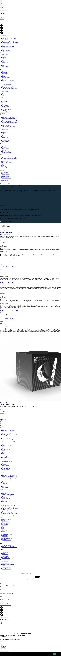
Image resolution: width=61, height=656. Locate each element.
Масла (3, 63)
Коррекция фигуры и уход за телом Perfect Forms (9, 157)
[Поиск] (0, 4)
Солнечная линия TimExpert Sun (7, 47)
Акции (3, 12)
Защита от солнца (5, 105)
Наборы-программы (5, 59)
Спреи (3, 482)
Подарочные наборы (5, 54)
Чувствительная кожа (5, 74)
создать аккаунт (5, 617)
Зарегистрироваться (3, 636)
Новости (3, 14)
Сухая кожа (4, 147)
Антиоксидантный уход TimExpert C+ (8, 546)
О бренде (3, 13)
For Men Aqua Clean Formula (7, 258)
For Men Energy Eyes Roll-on (7, 282)
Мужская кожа (4, 72)
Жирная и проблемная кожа (6, 79)
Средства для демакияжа (6, 449)
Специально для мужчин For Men (7, 438)
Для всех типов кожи (5, 78)
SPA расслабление (5, 101)
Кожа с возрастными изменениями (7, 70)
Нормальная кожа (5, 73)
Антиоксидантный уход (5, 103)
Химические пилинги (5, 140)
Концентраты (4, 60)
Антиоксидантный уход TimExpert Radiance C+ (9, 117)
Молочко (3, 64)
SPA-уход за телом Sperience (6, 84)
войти (1, 623)
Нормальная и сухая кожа (6, 77)
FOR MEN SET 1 (4, 402)
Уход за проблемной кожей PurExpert (7, 50)
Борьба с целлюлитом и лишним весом (8, 494)
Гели (3, 58)
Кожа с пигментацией (5, 71)
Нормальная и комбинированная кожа (8, 80)
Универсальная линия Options (6, 49)
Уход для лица (2, 36)
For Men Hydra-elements (6, 232)
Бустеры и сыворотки (5, 457)
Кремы (3, 61)
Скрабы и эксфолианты (5, 66)
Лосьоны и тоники (5, 62)
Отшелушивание (4, 107)
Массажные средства (5, 131)
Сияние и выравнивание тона (6, 109)
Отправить (37, 576)
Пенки (3, 65)
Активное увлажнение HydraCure (7, 39)
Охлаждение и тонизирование (6, 178)
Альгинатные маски (5, 129)
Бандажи (3, 553)
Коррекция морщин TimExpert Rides (7, 44)
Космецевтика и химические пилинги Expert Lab (9, 45)
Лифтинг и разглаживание (6, 106)
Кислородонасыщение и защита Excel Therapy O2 (9, 120)
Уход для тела (2, 153)
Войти (1, 617)
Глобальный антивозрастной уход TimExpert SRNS (10, 42)
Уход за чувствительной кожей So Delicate (8, 51)
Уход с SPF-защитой (5, 56)
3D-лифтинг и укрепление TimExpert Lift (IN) (9, 38)
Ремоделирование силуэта (6, 108)
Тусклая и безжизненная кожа (6, 150)
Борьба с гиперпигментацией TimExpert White (9, 40)
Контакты (3, 15)
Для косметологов (5, 11)
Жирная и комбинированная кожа (7, 75)
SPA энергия (4, 102)
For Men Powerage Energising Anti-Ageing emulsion (12, 310)
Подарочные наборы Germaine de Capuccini (8, 46)
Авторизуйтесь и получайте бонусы (7, 266)
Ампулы (3, 55)
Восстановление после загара (6, 104)
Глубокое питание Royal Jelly (6, 43)
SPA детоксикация (5, 100)
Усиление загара (4, 111)
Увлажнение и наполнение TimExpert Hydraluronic (9, 48)
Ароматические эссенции (6, 168)
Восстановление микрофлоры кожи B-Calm (8, 41)
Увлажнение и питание (5, 110)
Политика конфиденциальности (26, 633)
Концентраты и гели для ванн (6, 162)
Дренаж (3, 175)
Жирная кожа (4, 76)
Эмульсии (3, 67)
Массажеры (4, 139)
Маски (3, 453)
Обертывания (4, 166)
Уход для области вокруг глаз (6, 445)
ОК (54, 654)
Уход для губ (4, 57)
